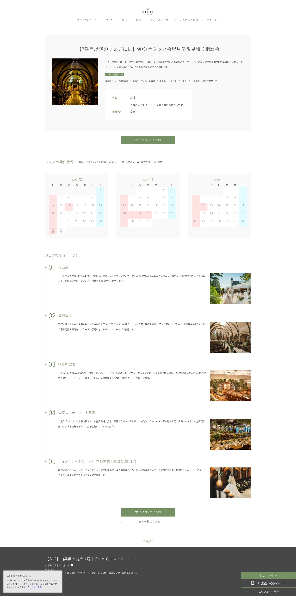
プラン (109, 20)
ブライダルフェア (87, 20)
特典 (138, 20)
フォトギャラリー (160, 20)
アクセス (212, 20)
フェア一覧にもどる (148, 521)
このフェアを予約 (150, 140)
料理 (124, 20)
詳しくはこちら (34, 587)
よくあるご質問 (189, 20)
